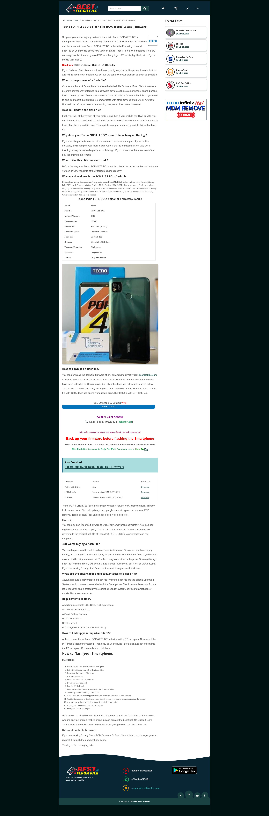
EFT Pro (179, 44)
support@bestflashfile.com (145, 788)
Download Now (108, 407)
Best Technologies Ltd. (75, 780)
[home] (163, 8)
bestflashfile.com (148, 375)
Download (145, 487)
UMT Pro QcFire (183, 83)
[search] (146, 8)
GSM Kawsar (115, 416)
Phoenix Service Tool (186, 31)
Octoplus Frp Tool (184, 57)
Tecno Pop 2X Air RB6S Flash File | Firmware (94, 466)
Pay (146, 449)
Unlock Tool (181, 70)
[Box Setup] (176, 8)
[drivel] (197, 8)
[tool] (187, 8)
